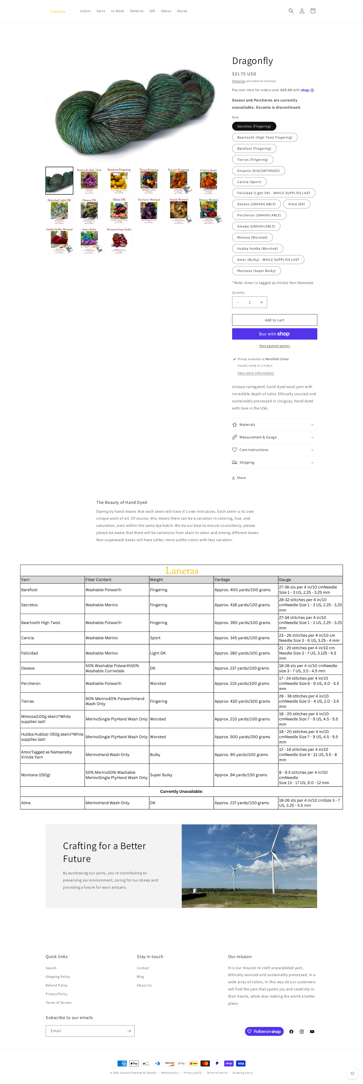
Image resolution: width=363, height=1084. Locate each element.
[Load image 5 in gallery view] (178, 180)
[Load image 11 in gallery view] (178, 210)
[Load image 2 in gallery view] (89, 180)
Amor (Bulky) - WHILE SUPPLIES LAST (268, 259)
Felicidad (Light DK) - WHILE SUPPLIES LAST (273, 193)
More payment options (275, 346)
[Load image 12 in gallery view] (208, 210)
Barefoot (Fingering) (254, 148)
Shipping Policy (58, 976)
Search (51, 968)
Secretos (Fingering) (254, 126)
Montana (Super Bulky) (256, 270)
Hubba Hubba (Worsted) (257, 248)
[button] (291, 10)
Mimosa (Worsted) (252, 237)
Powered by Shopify (144, 1072)
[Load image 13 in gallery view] (59, 240)
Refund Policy (57, 985)
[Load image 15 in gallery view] (119, 240)
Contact (143, 968)
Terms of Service (59, 1002)
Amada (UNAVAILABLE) (256, 226)
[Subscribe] (128, 1031)
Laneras (125, 1072)
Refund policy (170, 1072)
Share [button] (241, 477)
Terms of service (217, 1072)
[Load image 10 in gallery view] (149, 210)
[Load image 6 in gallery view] (208, 180)
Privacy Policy (56, 994)
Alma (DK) (296, 204)
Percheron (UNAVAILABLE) (259, 215)
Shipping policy (243, 1072)
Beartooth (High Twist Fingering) (264, 137)
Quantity (238, 292)
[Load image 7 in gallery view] (59, 210)
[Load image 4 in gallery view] (149, 180)
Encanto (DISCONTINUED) (258, 170)
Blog (140, 976)
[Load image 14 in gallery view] (89, 240)
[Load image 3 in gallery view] (119, 180)
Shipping (238, 81)
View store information (256, 373)
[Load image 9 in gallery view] (119, 210)
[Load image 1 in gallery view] (59, 180)
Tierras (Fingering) (252, 159)
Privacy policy (193, 1072)
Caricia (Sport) (249, 182)
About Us (144, 985)
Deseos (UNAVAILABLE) (256, 204)
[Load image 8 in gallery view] (89, 210)
